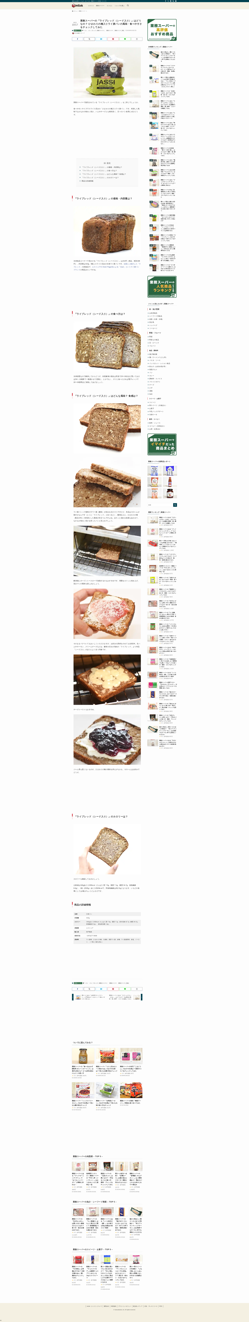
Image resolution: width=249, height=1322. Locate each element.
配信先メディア (137, 1306)
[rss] (173, 1)
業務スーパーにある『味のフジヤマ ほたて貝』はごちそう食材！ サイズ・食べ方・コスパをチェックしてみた (168, 126)
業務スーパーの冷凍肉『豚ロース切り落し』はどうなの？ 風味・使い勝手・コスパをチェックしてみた (168, 151)
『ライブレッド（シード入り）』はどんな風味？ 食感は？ (104, 174)
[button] (1, 1320)
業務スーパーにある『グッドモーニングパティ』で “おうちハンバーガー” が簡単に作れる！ (168, 182)
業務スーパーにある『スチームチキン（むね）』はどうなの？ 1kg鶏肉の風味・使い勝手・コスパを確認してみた (168, 104)
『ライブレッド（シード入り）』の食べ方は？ (99, 171)
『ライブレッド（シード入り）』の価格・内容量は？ (102, 167)
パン (85, 30)
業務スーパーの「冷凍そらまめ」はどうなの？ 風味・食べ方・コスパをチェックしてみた (168, 93)
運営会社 (106, 1306)
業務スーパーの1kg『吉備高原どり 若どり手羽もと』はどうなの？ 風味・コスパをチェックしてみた (168, 193)
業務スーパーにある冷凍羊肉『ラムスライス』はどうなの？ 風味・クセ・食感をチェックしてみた (168, 172)
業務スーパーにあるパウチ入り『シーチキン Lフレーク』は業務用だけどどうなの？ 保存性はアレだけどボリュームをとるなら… (168, 139)
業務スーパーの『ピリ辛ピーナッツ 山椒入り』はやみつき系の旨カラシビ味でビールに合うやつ (168, 267)
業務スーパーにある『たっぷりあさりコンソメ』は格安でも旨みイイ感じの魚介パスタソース (168, 115)
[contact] (175, 1)
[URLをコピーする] (136, 39)
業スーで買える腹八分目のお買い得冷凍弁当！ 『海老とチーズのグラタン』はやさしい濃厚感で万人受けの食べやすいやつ (168, 206)
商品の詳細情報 (87, 181)
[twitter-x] (168, 1)
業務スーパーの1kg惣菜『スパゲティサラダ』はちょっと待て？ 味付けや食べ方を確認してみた (168, 257)
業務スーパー (77, 30)
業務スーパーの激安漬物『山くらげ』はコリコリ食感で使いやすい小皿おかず (168, 218)
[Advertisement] (89, 135)
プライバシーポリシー (124, 1306)
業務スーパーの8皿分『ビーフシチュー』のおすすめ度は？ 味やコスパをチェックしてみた (168, 237)
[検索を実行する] (175, 505)
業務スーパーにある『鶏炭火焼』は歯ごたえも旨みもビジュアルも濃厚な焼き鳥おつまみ (168, 162)
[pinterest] (170, 1)
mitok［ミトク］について (94, 1306)
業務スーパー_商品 (119, 30)
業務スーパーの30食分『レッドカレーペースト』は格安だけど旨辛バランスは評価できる (168, 228)
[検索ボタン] (128, 5)
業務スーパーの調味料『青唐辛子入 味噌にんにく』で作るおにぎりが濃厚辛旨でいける (168, 247)
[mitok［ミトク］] (77, 6)
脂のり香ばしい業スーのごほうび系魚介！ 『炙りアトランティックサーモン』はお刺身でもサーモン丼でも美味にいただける (168, 56)
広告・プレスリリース (150, 1306)
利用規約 (113, 1306)
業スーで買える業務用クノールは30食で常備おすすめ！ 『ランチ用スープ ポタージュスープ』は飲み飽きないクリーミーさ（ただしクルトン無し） (168, 82)
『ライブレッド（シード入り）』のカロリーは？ (100, 178)
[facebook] (165, 1)
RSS (160, 1306)
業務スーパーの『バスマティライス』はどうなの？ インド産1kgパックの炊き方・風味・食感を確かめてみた (168, 69)
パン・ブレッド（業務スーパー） (96, 30)
